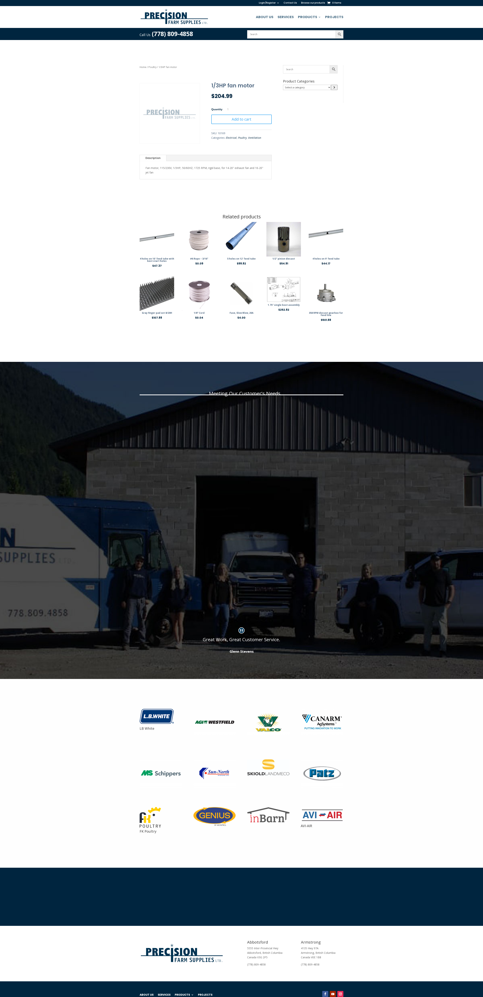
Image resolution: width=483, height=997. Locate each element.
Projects (334, 17)
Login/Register (267, 3)
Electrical (231, 137)
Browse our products (313, 3)
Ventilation (254, 137)
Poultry (152, 67)
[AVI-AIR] (322, 821)
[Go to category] (334, 87)
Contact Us (290, 3)
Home (143, 67)
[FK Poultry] (150, 826)
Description (153, 158)
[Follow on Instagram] (340, 994)
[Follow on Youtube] (333, 994)
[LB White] (159, 724)
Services (286, 17)
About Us (264, 17)
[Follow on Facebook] (325, 994)
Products (307, 17)
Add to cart (241, 119)
